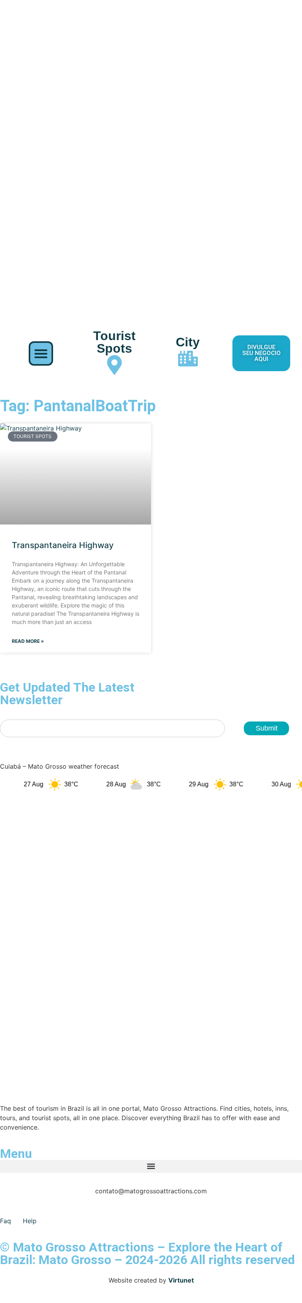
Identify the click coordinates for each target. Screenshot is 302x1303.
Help (30, 1221)
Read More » (28, 641)
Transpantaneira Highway (63, 545)
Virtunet (181, 1280)
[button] (41, 353)
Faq (5, 1221)
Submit (267, 728)
